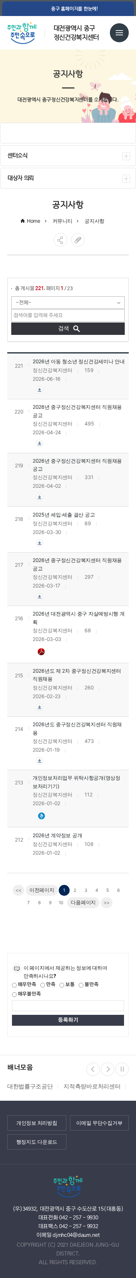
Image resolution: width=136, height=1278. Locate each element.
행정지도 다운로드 (36, 1142)
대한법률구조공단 (30, 1086)
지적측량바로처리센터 (91, 1086)
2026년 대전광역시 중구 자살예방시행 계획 (79, 617)
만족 (50, 984)
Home (33, 221)
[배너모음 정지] (122, 1069)
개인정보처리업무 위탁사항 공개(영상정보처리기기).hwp (42, 816)
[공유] (60, 240)
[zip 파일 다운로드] (39, 389)
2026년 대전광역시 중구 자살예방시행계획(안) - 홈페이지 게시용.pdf (42, 651)
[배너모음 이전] (93, 1069)
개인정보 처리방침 (36, 1123)
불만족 (90, 984)
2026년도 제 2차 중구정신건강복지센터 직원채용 (77, 675)
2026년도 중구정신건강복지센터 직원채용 (77, 728)
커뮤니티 (63, 221)
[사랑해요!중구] (29, 30)
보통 (69, 984)
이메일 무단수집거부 (99, 1123)
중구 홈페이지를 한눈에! (74, 8)
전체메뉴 (119, 33)
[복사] (78, 240)
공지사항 (94, 221)
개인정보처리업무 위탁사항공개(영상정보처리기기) (76, 782)
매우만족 (26, 984)
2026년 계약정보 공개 (57, 835)
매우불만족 (29, 994)
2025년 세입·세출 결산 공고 (64, 514)
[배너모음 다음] (107, 1069)
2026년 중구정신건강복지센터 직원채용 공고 (77, 411)
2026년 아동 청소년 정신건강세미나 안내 (79, 361)
